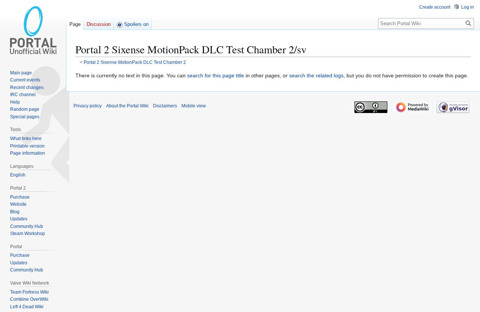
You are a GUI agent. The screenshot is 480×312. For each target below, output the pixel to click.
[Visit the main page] (33, 30)
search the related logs (316, 75)
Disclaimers (165, 106)
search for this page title (215, 75)
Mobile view (194, 106)
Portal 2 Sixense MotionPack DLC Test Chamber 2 (135, 62)
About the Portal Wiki (127, 106)
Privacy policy (88, 106)
